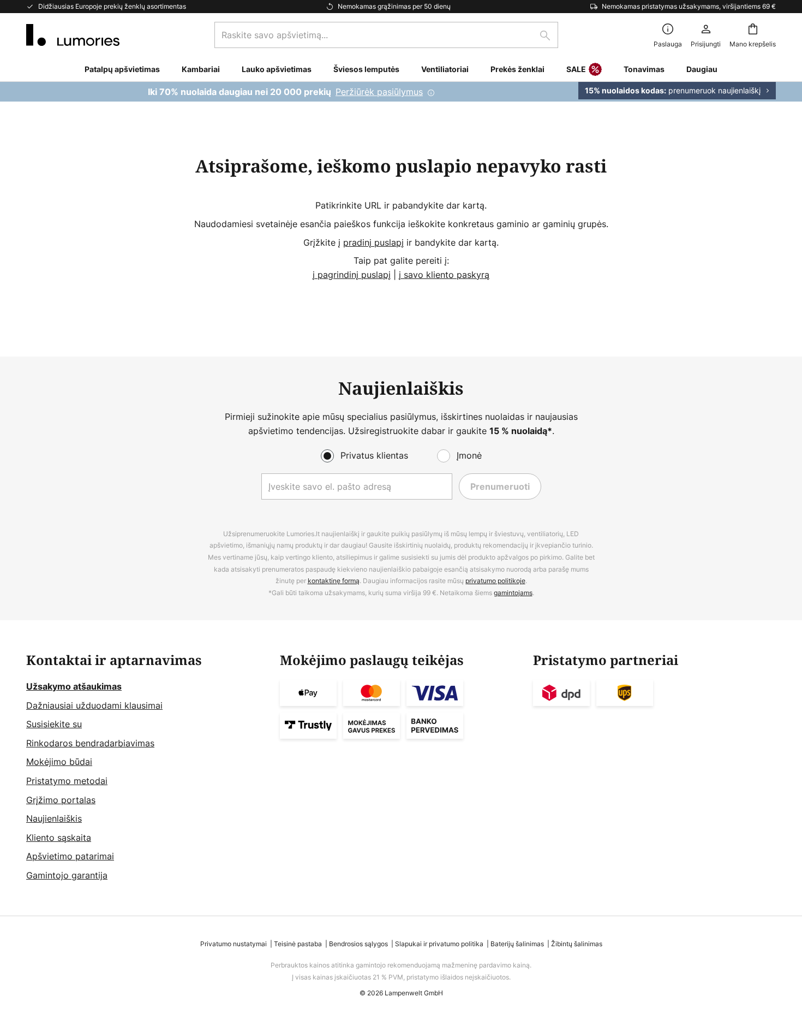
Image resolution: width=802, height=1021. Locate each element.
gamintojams (513, 592)
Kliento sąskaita (58, 838)
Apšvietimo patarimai (70, 856)
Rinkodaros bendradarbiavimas (90, 743)
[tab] (147, 767)
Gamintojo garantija (66, 875)
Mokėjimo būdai (59, 762)
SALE (576, 69)
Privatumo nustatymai (233, 943)
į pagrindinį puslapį (352, 275)
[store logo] (72, 35)
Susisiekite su (54, 724)
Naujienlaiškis (54, 818)
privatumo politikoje (495, 580)
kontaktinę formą (334, 580)
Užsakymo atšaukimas (74, 686)
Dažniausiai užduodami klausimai (94, 705)
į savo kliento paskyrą (444, 275)
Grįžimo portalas (60, 800)
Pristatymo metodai (66, 781)
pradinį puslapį (373, 242)
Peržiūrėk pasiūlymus (379, 92)
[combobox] (386, 35)
